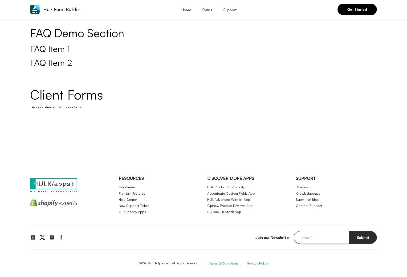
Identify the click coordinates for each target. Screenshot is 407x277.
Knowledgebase (308, 193)
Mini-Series (127, 187)
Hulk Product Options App (227, 187)
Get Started (357, 9)
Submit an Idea (307, 199)
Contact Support (309, 206)
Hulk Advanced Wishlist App (228, 199)
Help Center (128, 199)
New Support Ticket (134, 206)
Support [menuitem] (229, 10)
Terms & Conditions (224, 263)
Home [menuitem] (186, 10)
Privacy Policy (257, 263)
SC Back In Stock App (224, 212)
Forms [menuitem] (207, 10)
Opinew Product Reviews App (230, 206)
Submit (363, 237)
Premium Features (132, 193)
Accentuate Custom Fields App (231, 193)
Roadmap (303, 187)
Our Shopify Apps (132, 212)
